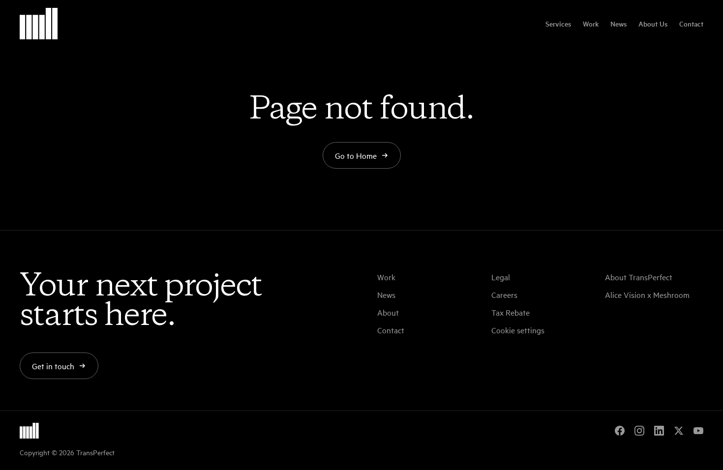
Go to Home (356, 155)
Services (558, 24)
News (618, 24)
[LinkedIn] (659, 431)
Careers (504, 294)
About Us (652, 24)
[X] (679, 431)
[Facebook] (620, 431)
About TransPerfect (638, 276)
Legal (500, 276)
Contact (691, 24)
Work (591, 24)
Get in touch (53, 365)
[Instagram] (639, 431)
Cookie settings (517, 329)
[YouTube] (698, 431)
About (388, 312)
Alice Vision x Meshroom (647, 294)
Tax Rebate (510, 312)
